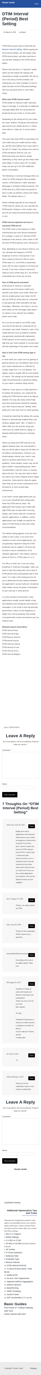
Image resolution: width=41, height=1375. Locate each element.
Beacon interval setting (12, 49)
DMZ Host (8, 1311)
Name (4, 784)
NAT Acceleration (14, 1298)
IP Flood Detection (14, 1253)
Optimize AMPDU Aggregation (20, 1282)
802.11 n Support (13, 1234)
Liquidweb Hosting (12, 1202)
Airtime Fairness (14, 1285)
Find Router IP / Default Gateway (18, 1308)
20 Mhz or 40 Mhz (14, 1243)
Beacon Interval (13, 1262)
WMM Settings (12, 1237)
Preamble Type (12, 1259)
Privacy (33, 1368)
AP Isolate (10, 1249)
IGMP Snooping (14, 1291)
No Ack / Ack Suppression (18, 1278)
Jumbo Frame (13, 1294)
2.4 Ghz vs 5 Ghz (13, 1240)
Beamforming (12, 1288)
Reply (32, 826)
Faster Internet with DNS (15, 1314)
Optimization (14, 727)
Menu (37, 4)
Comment (6, 750)
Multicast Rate (12, 1256)
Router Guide (8, 2)
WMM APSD (12, 1275)
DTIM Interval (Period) (16, 1265)
